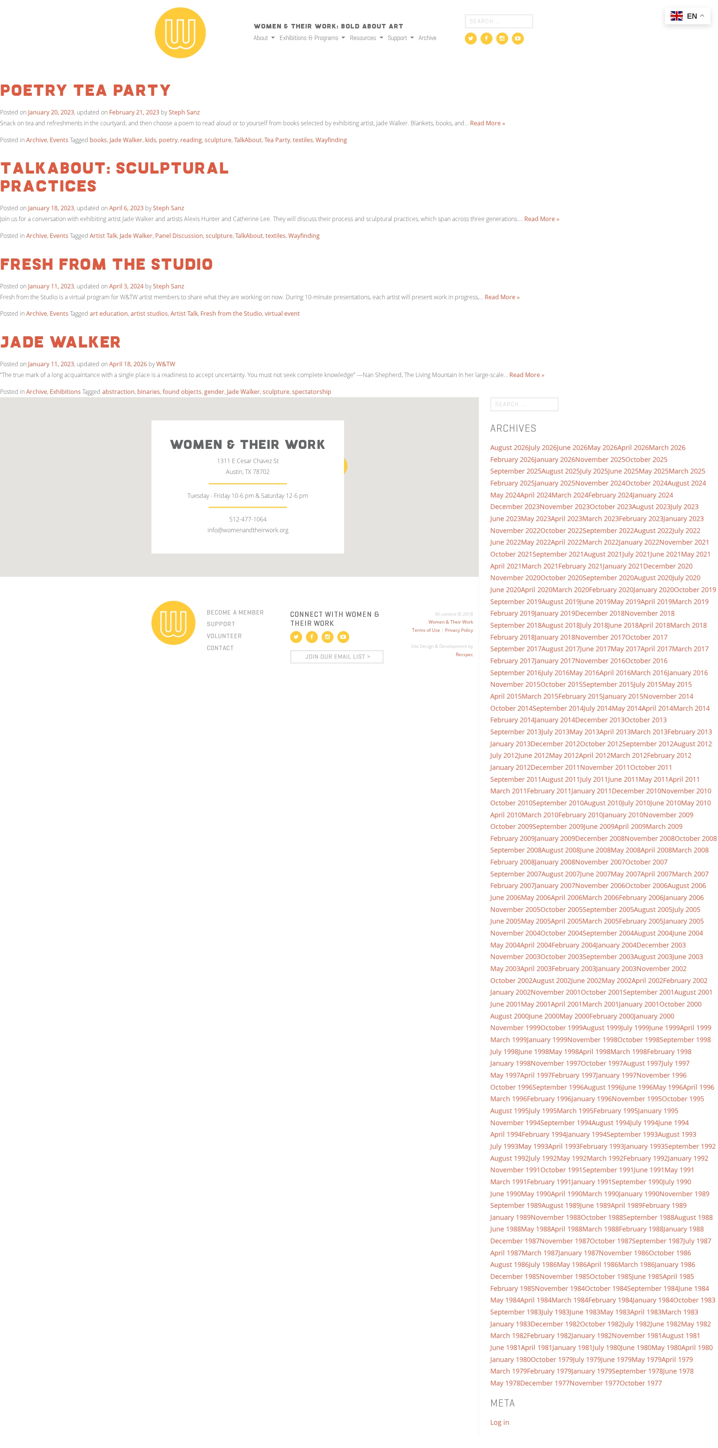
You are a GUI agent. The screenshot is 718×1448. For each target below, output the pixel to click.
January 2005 (683, 920)
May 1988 (536, 1228)
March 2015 (540, 696)
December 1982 (555, 1323)
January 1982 (591, 1335)
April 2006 (566, 897)
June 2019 (595, 601)
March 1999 (508, 1039)
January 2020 (653, 589)
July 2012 (504, 755)
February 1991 (549, 1181)
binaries (148, 392)
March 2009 (664, 826)
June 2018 (623, 625)
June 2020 (505, 589)
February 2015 (580, 696)
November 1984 (560, 1288)
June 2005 (505, 920)
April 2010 (506, 814)
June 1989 (595, 1205)
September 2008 (515, 849)
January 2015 (623, 696)
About (262, 38)
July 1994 (644, 1122)
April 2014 (657, 708)
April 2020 (536, 589)
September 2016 (515, 672)
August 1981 (681, 1335)
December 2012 (555, 743)
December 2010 (636, 790)
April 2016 (615, 672)
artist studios (149, 313)
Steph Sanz (184, 112)
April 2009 (630, 826)
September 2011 (515, 779)
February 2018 (512, 637)
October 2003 (561, 956)
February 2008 (512, 861)
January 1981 (572, 1347)
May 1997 (505, 1075)
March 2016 (649, 672)
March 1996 (508, 1098)
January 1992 (688, 1158)
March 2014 (691, 708)
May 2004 (505, 944)
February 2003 (574, 968)
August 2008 (560, 849)
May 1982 (696, 1323)
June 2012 (533, 755)
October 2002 (511, 980)
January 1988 (683, 1228)
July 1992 (543, 1158)
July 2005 (686, 909)
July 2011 (594, 779)
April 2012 (594, 755)
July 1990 (677, 1181)
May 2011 (654, 779)
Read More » (487, 123)
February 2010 (580, 814)
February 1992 (645, 1158)
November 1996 (661, 1075)
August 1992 (509, 1158)
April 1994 (506, 1134)
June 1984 (693, 1288)
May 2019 (626, 601)
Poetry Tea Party (86, 91)
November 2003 (515, 956)
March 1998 (628, 1051)
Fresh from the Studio (107, 265)
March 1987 (540, 1252)
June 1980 (636, 1347)
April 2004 (536, 944)
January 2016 (688, 672)
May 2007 (626, 873)
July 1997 (676, 1063)
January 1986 (675, 1264)
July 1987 (697, 1240)
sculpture (218, 140)
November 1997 (556, 1063)
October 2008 (696, 838)
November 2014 (668, 696)
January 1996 (591, 1098)
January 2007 (555, 885)
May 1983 (615, 1311)
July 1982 (636, 1323)
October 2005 (561, 909)
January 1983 (510, 1323)
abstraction (118, 392)
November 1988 (556, 1217)
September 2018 (515, 625)
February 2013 (690, 731)
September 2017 (515, 648)
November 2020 (515, 577)
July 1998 (504, 1051)
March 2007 (690, 873)
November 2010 (686, 790)
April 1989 (626, 1205)
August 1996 (603, 1087)
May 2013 (584, 731)
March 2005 (600, 920)
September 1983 (515, 1311)
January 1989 (510, 1217)
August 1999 (602, 1027)
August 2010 (603, 802)
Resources (364, 38)
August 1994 (611, 1122)
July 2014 (598, 708)
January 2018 (555, 637)
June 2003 (687, 956)
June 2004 (687, 932)
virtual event (282, 313)
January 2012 (510, 767)
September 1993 (632, 1134)
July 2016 (555, 672)
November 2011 (605, 767)
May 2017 (626, 648)
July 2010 (636, 802)
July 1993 (504, 1146)
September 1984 (652, 1288)
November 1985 (565, 1276)
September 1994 (566, 1122)
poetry (168, 140)
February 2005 (641, 920)
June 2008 (595, 849)
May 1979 (647, 1359)
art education (109, 313)
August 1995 (509, 1110)
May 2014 (627, 708)
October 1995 (683, 1098)
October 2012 (601, 743)
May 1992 (572, 1158)
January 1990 (639, 1193)
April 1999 (695, 1027)
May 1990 (536, 1193)
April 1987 (506, 1252)
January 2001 (639, 1003)
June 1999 (664, 1027)
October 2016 (646, 660)
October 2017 (646, 637)
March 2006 (600, 897)
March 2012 (628, 755)
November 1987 (565, 1240)
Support (398, 38)
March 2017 (690, 648)
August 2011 (560, 779)
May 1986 (572, 1264)
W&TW (165, 364)
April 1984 (536, 1299)
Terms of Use (426, 630)
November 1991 (515, 1169)
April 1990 (566, 1193)
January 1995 (658, 1110)
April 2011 (684, 779)
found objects (182, 392)
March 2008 (690, 849)
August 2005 (653, 909)
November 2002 (661, 968)
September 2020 (608, 577)
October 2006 (646, 885)
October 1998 (638, 1039)
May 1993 (533, 1146)
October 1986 (670, 1252)
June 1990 (505, 1193)
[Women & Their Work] (180, 30)
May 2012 (564, 755)
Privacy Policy (459, 630)
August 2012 (692, 743)
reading (191, 140)
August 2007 (560, 873)
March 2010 (540, 814)
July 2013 (555, 731)
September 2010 (558, 802)
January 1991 (591, 1181)
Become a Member (235, 612)
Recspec (464, 654)
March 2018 (688, 625)
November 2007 (600, 861)
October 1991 (561, 1169)
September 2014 (558, 708)
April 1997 (536, 1075)
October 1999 (561, 1027)
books (98, 140)
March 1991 (508, 1181)
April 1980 (697, 1347)
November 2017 (600, 637)
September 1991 (608, 1169)
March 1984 (570, 1299)
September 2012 (647, 743)
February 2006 (641, 897)
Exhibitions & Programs (309, 38)
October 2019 (695, 589)
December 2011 (555, 767)
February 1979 (549, 1370)
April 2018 (654, 625)
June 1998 (533, 1051)
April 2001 (566, 1003)
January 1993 (644, 1146)
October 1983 (694, 1299)
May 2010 (696, 802)
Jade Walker (126, 140)
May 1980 (666, 1347)
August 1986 (509, 1264)
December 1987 (515, 1240)
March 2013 (649, 731)
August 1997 (642, 1063)
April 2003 (536, 968)
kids (150, 140)
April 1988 (566, 1228)
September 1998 (685, 1039)
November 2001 (556, 992)
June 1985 (647, 1276)
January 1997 (616, 1075)
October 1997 (602, 1063)
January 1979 (591, 1370)
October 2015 (561, 684)
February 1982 (549, 1335)
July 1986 (543, 1264)
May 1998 (564, 1051)
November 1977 (595, 1382)
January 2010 (623, 814)
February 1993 (602, 1146)
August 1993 (677, 1134)
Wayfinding (331, 140)
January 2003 (616, 968)
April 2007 (656, 873)
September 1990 (637, 1181)
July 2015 (648, 684)
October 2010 (511, 802)
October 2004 (561, 932)
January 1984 (653, 1299)
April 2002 (647, 980)
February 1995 (615, 1110)
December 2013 (600, 719)
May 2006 (536, 897)
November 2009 (668, 814)
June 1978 (678, 1370)
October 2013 (646, 719)
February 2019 (512, 613)
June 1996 (637, 1087)
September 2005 (608, 909)
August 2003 (653, 956)
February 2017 (512, 660)
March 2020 (570, 589)
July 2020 (686, 577)
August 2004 (653, 932)
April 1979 (677, 1359)
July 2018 (594, 625)
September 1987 (657, 1240)
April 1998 (594, 1051)
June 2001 (505, 1003)
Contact (220, 648)
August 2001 (693, 992)
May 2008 (626, 849)
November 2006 (600, 885)
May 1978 (505, 1382)
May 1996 (668, 1087)
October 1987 (611, 1240)
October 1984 (606, 1288)
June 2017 (595, 648)
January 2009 (555, 838)
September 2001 (648, 992)
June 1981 (505, 1347)
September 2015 (608, 684)
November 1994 (515, 1122)
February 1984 (610, 1299)
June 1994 (673, 1122)
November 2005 (515, 909)
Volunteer (224, 636)
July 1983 (555, 1311)
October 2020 (561, 577)
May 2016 (584, 672)
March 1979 (508, 1370)
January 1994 (586, 1134)
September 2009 (558, 826)
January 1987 (578, 1252)
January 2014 (555, 719)
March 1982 (508, 1335)
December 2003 (661, 944)
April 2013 (615, 731)
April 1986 (602, 1264)
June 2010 (665, 802)
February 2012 (669, 755)
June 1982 (665, 1323)
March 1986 (636, 1264)
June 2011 (623, 779)
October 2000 (680, 1003)
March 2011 (508, 790)
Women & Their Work (451, 622)
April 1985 (678, 1276)
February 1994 (544, 1134)
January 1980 (510, 1359)
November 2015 (515, 684)
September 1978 (637, 1370)
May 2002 (617, 980)
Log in (499, 1422)
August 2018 (560, 625)
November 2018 (650, 613)
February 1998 (669, 1051)
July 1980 (607, 1347)
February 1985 (512, 1288)
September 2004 (608, 932)
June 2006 (505, 897)
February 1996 (549, 1098)
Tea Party (277, 140)
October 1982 (601, 1323)
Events (59, 140)
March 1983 (680, 1311)
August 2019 (560, 601)
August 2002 (552, 980)
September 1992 (690, 1146)
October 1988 (602, 1217)
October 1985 (611, 1276)
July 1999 (635, 1027)
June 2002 (586, 980)
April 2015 (506, 696)
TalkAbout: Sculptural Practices (114, 178)
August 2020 (653, 577)
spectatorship (311, 392)
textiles (303, 140)
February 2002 (685, 980)
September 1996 (558, 1087)
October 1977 (641, 1382)
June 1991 (649, 1169)
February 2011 (549, 790)
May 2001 (536, 1003)
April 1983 (646, 1311)
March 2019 (690, 601)
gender (214, 392)
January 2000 (654, 1015)
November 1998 (592, 1039)
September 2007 (515, 873)
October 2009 (511, 826)
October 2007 (646, 861)
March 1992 (605, 1158)
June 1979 (616, 1359)
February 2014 (512, 719)
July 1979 (587, 1359)
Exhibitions (65, 392)
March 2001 (600, 1003)
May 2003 (505, 968)
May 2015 (677, 684)
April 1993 (564, 1146)
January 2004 (616, 944)
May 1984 (505, 1299)
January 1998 (510, 1063)
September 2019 (515, 601)
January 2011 (591, 790)
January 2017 (555, 660)
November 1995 (637, 1098)
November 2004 (515, 932)
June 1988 (505, 1228)
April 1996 (698, 1087)
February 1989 (664, 1205)
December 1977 (545, 1382)
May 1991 (679, 1169)
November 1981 (637, 1335)
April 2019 (656, 601)
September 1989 (515, 1205)
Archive (427, 38)
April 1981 (536, 1347)
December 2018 (600, 613)
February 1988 (641, 1228)
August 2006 (687, 885)
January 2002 (510, 992)
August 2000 (509, 1015)
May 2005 (536, 920)
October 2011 (651, 767)
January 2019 (555, 613)
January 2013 (510, 743)
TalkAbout (248, 140)
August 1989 (560, 1205)
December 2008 (600, 838)
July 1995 (543, 1110)
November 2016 (600, 660)
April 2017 (656, 648)
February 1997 (574, 1075)
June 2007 (595, 873)
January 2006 (683, 897)
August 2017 (560, 648)
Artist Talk (103, 236)
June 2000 (544, 1015)
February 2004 (574, 944)
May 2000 (574, 1015)
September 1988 (648, 1217)
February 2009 (512, 838)
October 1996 (511, 1087)
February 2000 (611, 1015)
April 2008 (656, 849)
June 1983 (585, 1311)
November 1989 (684, 1193)
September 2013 (515, 731)
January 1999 (547, 1039)
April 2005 (566, 920)
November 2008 (650, 838)
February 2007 (512, 885)
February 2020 (611, 589)
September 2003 (608, 956)
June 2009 (599, 826)
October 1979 (552, 1359)
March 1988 (600, 1228)
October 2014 (511, 708)
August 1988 (693, 1217)
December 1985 (515, 1276)
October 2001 (602, 992)
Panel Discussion (179, 236)
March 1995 (575, 1110)
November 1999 (515, 1027)
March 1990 (600, 1193)
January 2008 (555, 861)
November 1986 (624, 1252)
